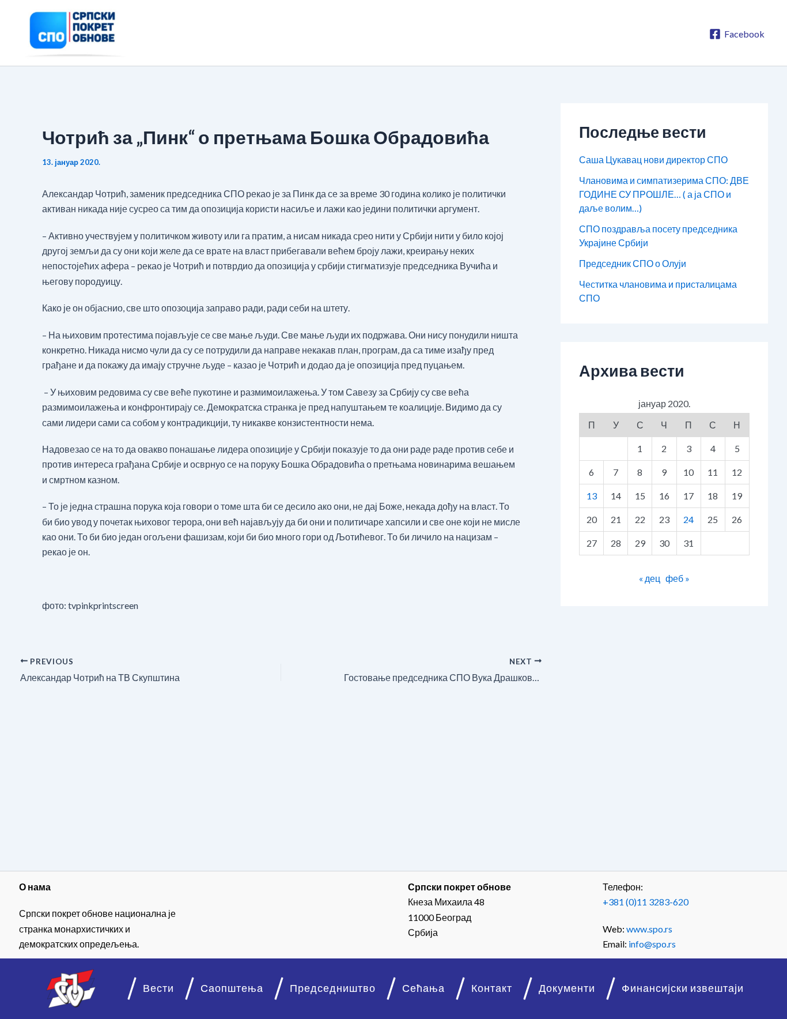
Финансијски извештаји (683, 988)
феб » (677, 578)
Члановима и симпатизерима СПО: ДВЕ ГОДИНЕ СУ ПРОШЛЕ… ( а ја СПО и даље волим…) (664, 194)
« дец (649, 578)
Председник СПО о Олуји (632, 263)
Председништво (333, 988)
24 (688, 519)
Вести (158, 988)
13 (592, 495)
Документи (567, 988)
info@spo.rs (652, 943)
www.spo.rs (649, 928)
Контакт (491, 988)
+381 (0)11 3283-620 (645, 901)
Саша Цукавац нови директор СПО (653, 159)
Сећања (423, 988)
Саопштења (231, 988)
